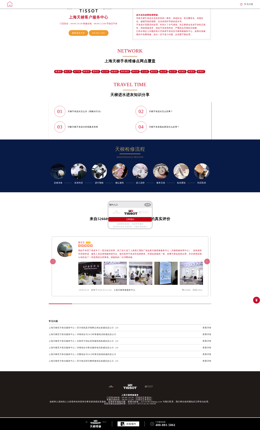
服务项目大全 (78, 33)
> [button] (207, 261)
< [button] (53, 261)
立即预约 (130, 219)
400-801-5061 (99, 33)
